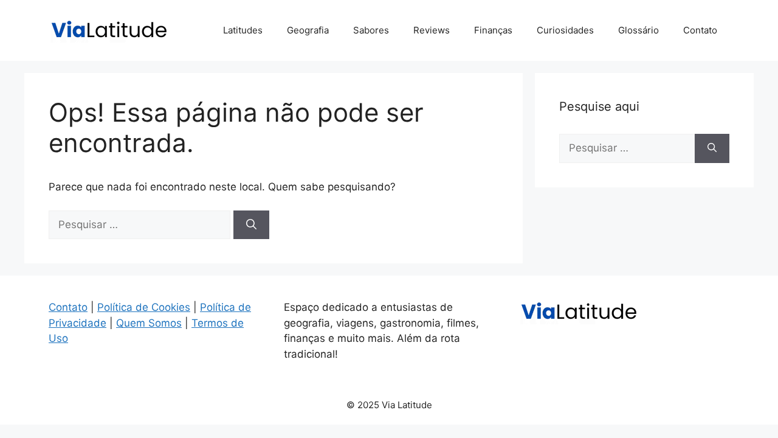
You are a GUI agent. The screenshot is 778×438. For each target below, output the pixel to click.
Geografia (308, 30)
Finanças (493, 30)
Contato (700, 30)
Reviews (431, 30)
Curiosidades (565, 30)
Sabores (371, 30)
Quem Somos (149, 323)
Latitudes (243, 30)
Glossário (638, 30)
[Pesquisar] (251, 225)
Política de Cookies (143, 307)
